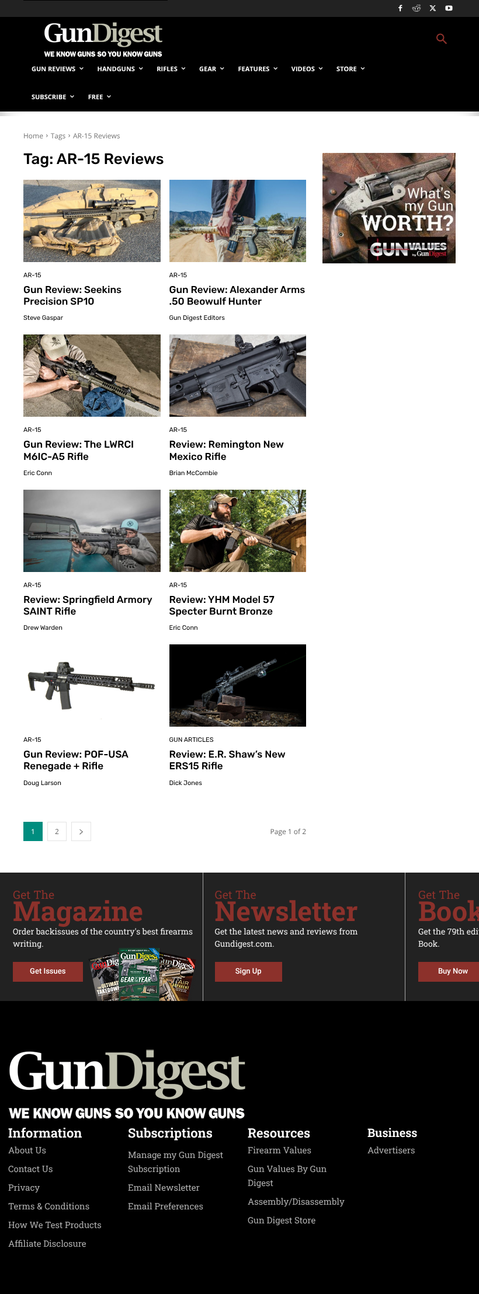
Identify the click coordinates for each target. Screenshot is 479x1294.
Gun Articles (191, 740)
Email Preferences (165, 1206)
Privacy (24, 1188)
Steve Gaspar (43, 318)
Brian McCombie (193, 473)
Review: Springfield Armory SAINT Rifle (87, 606)
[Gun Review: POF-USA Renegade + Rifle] (92, 685)
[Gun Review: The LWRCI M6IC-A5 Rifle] (92, 375)
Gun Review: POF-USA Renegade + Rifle (76, 760)
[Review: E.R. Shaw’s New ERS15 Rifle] (238, 685)
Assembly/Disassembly (296, 1202)
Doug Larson (42, 783)
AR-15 (32, 275)
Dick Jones (185, 783)
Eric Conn (37, 473)
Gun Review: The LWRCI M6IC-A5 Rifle (78, 450)
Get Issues (47, 971)
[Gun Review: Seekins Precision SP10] (92, 221)
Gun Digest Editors (197, 318)
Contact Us (30, 1169)
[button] (319, 40)
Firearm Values (279, 1150)
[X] (432, 9)
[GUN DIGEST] (239, 1084)
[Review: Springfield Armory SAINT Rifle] (92, 531)
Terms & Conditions (48, 1206)
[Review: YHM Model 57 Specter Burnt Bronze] (238, 531)
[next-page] (81, 831)
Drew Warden (43, 628)
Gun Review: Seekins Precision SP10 (72, 296)
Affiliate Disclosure (47, 1244)
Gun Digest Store (281, 1220)
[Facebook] (400, 9)
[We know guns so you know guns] (102, 39)
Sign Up (248, 971)
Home (33, 136)
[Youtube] (449, 9)
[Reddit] (417, 9)
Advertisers (391, 1150)
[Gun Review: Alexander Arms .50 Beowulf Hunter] (238, 221)
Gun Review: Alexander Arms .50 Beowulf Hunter (237, 296)
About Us (27, 1150)
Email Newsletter (164, 1188)
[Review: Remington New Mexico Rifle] (238, 375)
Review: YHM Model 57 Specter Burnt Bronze (222, 606)
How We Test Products (55, 1225)
